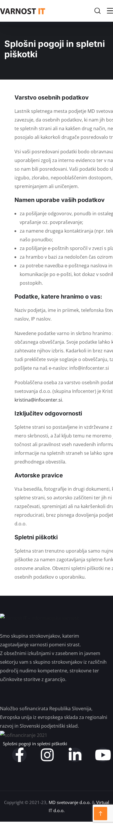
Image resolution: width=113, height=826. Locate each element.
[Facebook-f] (19, 755)
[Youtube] (103, 755)
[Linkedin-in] (75, 755)
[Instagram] (47, 755)
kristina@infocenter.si (38, 400)
